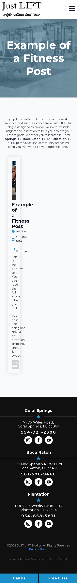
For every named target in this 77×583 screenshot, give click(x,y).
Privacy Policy (38, 549)
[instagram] (28, 440)
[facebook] (38, 440)
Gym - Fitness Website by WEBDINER (38, 559)
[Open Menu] (72, 8)
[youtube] (49, 440)
